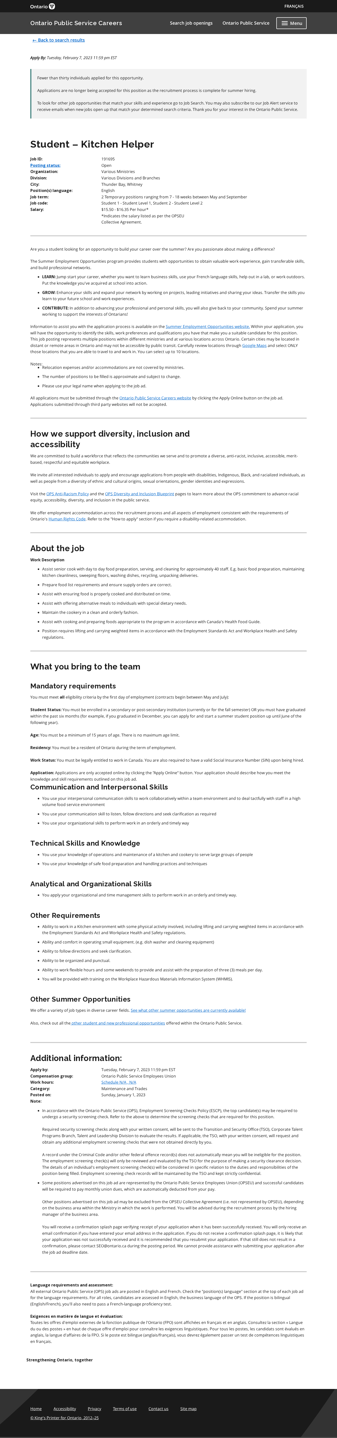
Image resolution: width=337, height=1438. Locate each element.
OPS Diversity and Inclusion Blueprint (139, 493)
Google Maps (254, 345)
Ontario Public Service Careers (76, 23)
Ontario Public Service (246, 23)
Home (36, 1408)
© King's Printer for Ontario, (64, 1418)
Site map (188, 1408)
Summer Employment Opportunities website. (208, 326)
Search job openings (191, 23)
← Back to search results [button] (58, 40)
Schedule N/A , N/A (118, 1082)
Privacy (94, 1408)
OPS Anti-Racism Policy (67, 493)
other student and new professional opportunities (118, 1023)
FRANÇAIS (294, 6)
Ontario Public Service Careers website (155, 398)
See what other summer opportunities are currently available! (188, 1010)
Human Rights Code (67, 519)
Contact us (158, 1408)
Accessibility (65, 1408)
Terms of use (125, 1408)
